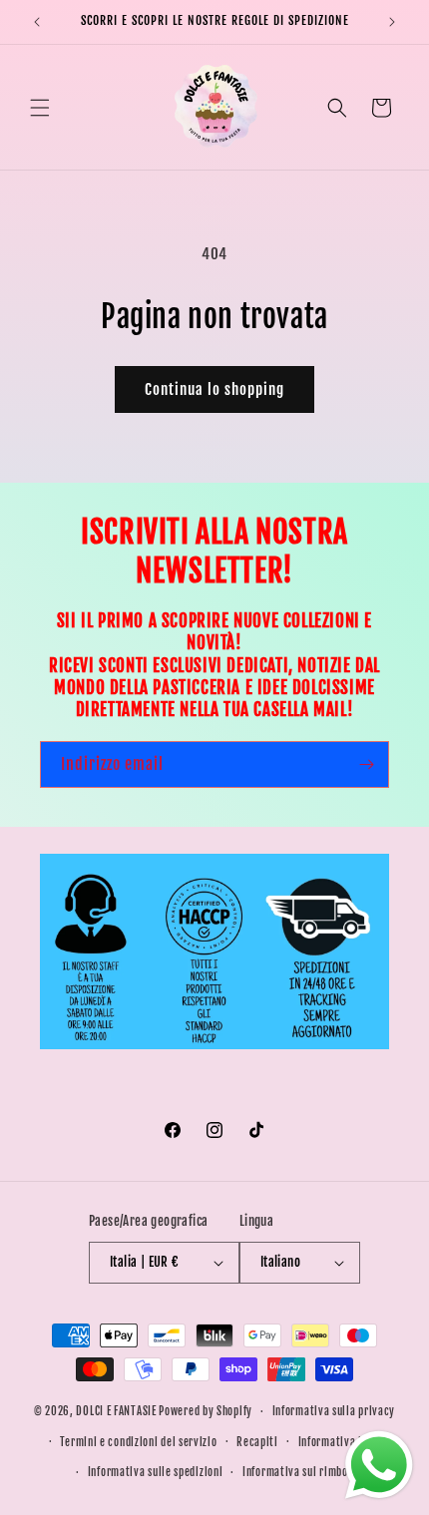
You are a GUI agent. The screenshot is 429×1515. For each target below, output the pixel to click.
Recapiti (257, 1442)
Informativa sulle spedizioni (155, 1472)
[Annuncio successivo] (392, 22)
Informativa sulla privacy (334, 1411)
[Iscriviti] (366, 764)
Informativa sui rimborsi (301, 1472)
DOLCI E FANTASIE (116, 1411)
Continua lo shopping (214, 389)
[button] (40, 108)
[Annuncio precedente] (37, 22)
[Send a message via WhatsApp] (379, 1465)
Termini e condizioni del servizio (138, 1442)
